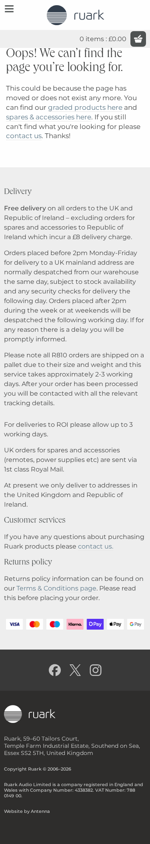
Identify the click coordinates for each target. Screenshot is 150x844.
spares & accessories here (48, 117)
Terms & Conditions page (56, 588)
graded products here (85, 107)
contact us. (95, 546)
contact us (24, 136)
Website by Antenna (27, 811)
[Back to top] (137, 831)
